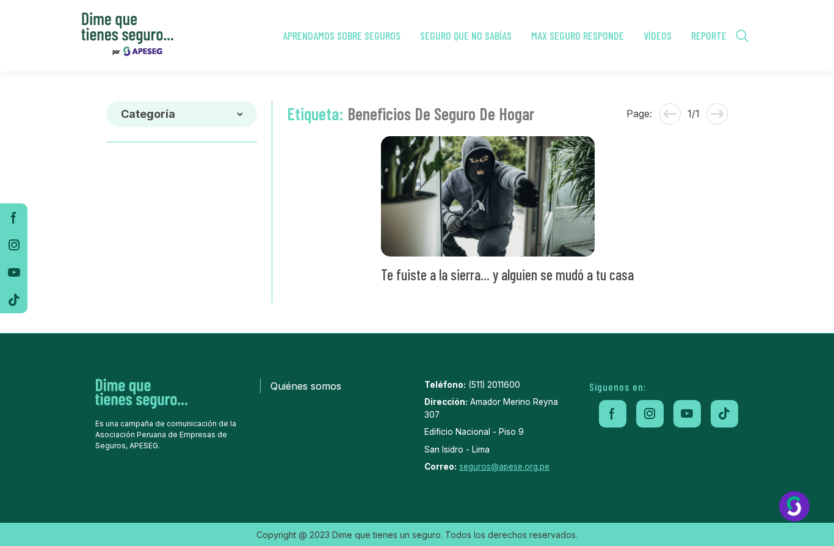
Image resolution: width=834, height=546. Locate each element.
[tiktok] (13, 299)
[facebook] (13, 217)
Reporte (709, 35)
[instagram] (13, 244)
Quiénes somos (305, 386)
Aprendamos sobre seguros (342, 35)
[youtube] (13, 272)
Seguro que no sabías (466, 35)
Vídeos (658, 35)
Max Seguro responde (577, 35)
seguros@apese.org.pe (504, 466)
